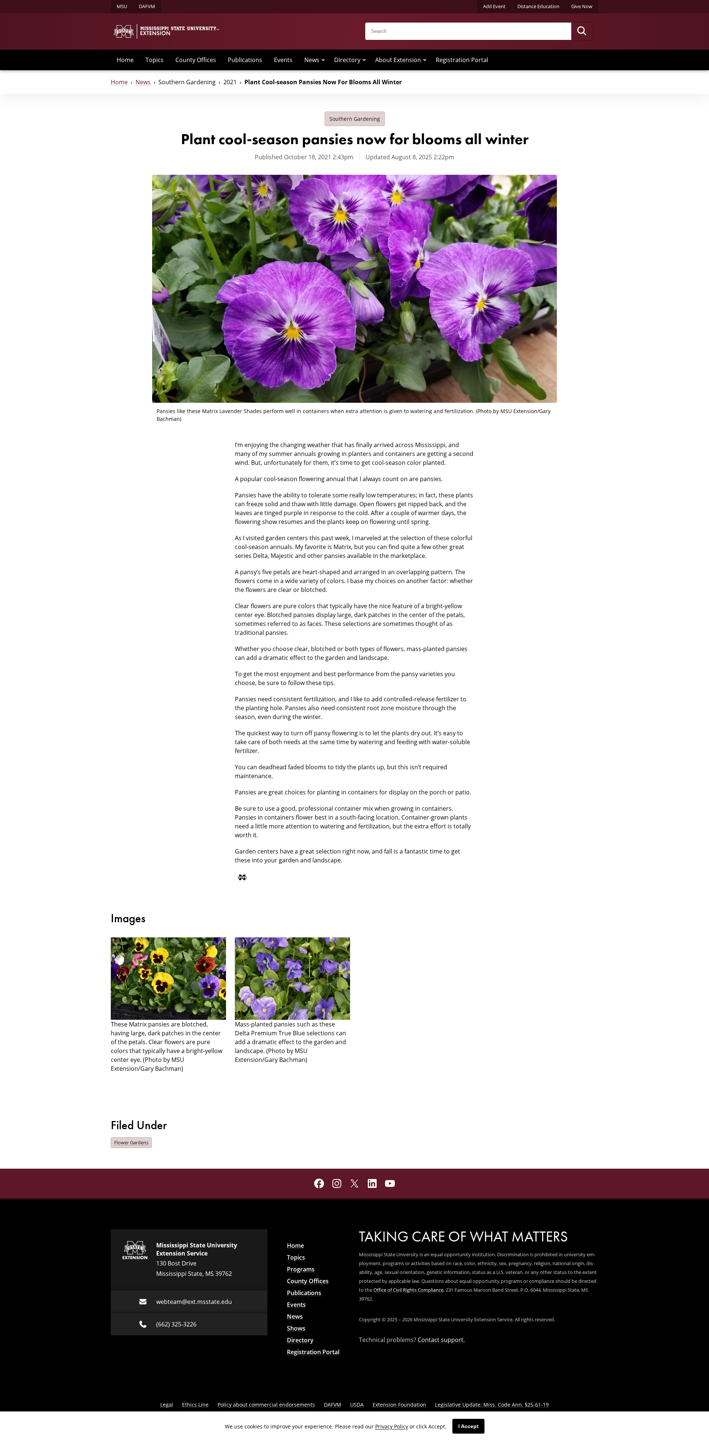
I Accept (468, 1426)
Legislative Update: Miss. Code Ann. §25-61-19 (492, 1404)
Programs (301, 1269)
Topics (154, 60)
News (311, 60)
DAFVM (147, 6)
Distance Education (538, 6)
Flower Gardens (131, 1142)
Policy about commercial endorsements (266, 1404)
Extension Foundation (399, 1404)
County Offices (195, 60)
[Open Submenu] (323, 60)
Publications (245, 60)
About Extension (398, 60)
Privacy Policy (391, 1426)
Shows (296, 1328)
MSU (122, 6)
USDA (357, 1404)
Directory (347, 60)
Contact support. (441, 1340)
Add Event (494, 6)
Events (283, 60)
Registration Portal (462, 60)
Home (125, 60)
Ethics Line (195, 1404)
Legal (166, 1404)
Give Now (581, 6)
